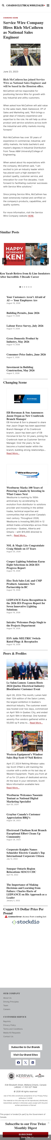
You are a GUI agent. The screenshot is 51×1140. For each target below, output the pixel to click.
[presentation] (25, 254)
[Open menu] (48, 5)
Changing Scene (10, 18)
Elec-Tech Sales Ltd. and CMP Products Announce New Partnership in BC (24, 584)
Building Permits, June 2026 (23, 313)
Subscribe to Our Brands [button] (25, 1047)
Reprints (7, 1021)
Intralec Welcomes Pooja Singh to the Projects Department (26, 624)
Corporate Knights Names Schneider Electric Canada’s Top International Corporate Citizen (26, 853)
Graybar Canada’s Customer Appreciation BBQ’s (23, 816)
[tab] (20, 287)
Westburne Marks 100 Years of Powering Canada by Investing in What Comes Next (25, 491)
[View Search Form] (3, 5)
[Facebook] (18, 1062)
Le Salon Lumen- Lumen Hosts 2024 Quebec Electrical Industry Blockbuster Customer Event (25, 686)
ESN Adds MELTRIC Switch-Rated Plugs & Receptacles (24, 640)
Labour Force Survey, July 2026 (25, 325)
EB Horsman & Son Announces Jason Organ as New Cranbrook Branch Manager (25, 416)
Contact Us (8, 1036)
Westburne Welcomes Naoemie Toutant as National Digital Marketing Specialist (25, 798)
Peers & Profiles (15, 653)
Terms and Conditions (13, 1029)
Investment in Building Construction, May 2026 (21, 369)
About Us (7, 998)
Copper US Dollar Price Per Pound (23, 911)
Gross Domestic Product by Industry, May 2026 (22, 340)
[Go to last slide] (4, 261)
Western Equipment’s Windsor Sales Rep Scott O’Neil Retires (25, 756)
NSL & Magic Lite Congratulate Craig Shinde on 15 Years (25, 547)
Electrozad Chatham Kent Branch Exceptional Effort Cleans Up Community (27, 833)
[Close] (48, 1123)
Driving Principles (11, 1001)
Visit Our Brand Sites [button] (25, 1054)
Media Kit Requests (11, 1032)
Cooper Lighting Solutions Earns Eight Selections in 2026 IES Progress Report (26, 565)
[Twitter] (25, 1062)
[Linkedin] (32, 1062)
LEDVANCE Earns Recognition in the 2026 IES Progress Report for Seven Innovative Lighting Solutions (26, 604)
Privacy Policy (9, 1025)
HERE (31, 215)
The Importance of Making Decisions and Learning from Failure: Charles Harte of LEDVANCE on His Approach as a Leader (27, 891)
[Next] (46, 261)
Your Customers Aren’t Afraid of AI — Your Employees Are (26, 298)
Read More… (13, 453)
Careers (6, 1009)
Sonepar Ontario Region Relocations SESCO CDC (21, 870)
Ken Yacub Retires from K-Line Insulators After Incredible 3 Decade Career (25, 275)
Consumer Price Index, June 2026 (26, 354)
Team (5, 1005)
